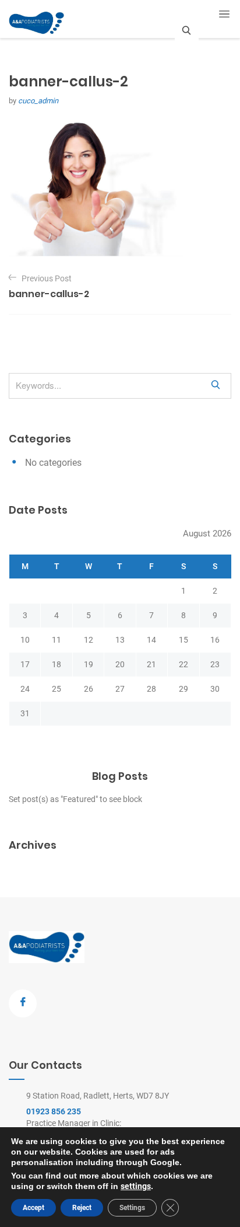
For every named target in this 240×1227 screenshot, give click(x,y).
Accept (33, 1208)
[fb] (23, 1003)
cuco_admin (38, 100)
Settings (132, 1208)
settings (136, 1186)
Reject (81, 1208)
